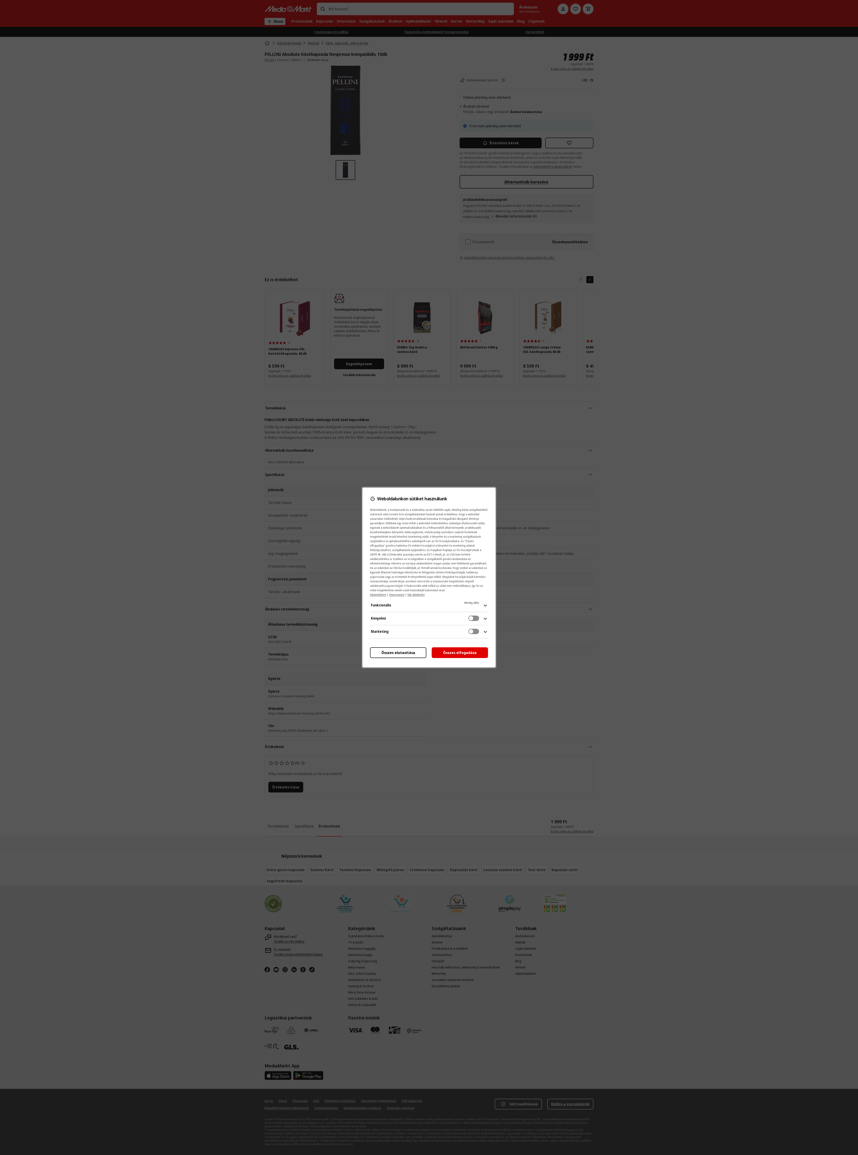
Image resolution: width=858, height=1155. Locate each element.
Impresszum (396, 595)
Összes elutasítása (398, 652)
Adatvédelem (378, 595)
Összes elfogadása (460, 652)
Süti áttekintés (416, 595)
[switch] (473, 618)
